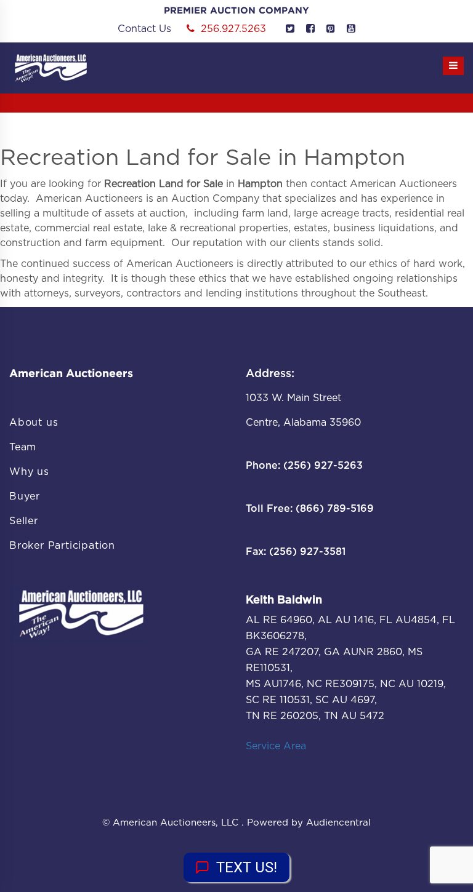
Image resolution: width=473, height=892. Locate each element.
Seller (23, 521)
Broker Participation (62, 546)
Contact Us (144, 29)
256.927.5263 (233, 29)
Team (22, 447)
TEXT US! (246, 867)
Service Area (276, 746)
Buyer (24, 496)
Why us (29, 472)
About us (33, 423)
